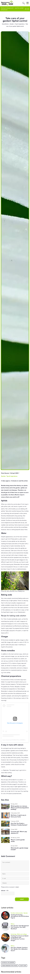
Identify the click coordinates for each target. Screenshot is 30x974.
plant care (23, 965)
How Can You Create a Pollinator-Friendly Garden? (19, 824)
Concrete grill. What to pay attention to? (19, 832)
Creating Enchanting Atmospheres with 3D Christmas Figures (20, 916)
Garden (3, 476)
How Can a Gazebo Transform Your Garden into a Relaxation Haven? (19, 949)
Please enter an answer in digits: (10, 887)
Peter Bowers (5, 473)
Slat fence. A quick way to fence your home (18, 816)
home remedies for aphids (9, 965)
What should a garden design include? (19, 848)
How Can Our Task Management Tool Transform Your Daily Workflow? (20, 927)
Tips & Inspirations (11, 476)
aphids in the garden (8, 962)
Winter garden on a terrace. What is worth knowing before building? (20, 807)
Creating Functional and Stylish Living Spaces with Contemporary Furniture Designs (19, 938)
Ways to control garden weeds (18, 840)
